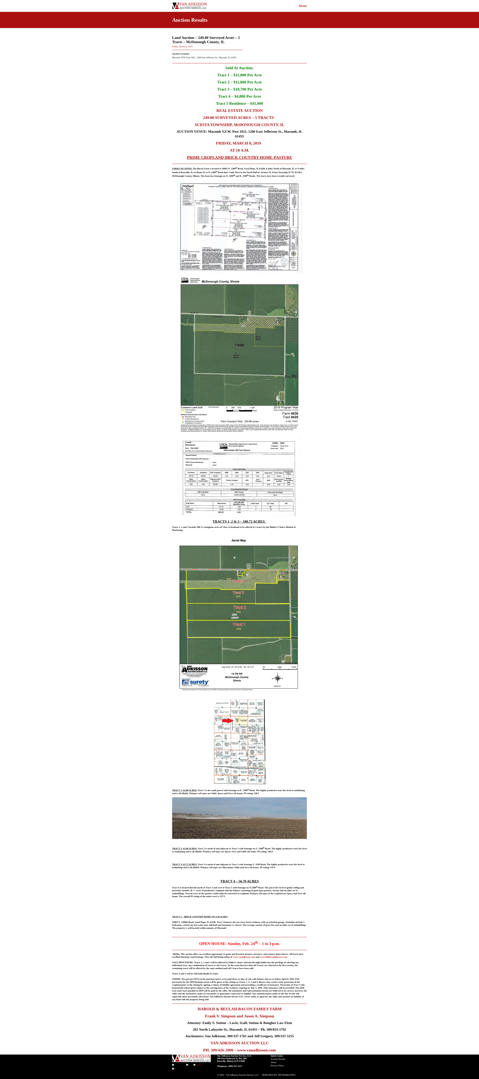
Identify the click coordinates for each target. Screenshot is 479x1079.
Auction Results (278, 1059)
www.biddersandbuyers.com (273, 957)
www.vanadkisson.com (244, 957)
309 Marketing (286, 1075)
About (302, 5)
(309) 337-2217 (235, 1066)
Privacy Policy (277, 1065)
